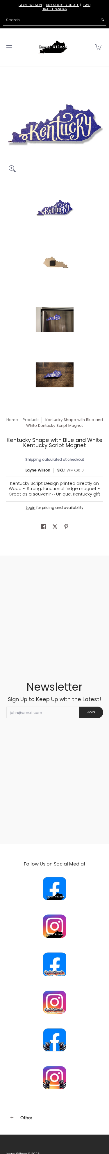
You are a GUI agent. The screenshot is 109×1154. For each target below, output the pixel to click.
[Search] (102, 19)
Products (31, 419)
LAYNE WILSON (30, 5)
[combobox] (51, 19)
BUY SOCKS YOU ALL (62, 5)
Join (91, 712)
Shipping (33, 459)
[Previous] (9, 126)
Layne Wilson (38, 470)
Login (30, 507)
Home (12, 419)
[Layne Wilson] (52, 47)
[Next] (99, 126)
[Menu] (9, 47)
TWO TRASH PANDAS (66, 7)
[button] (98, 47)
